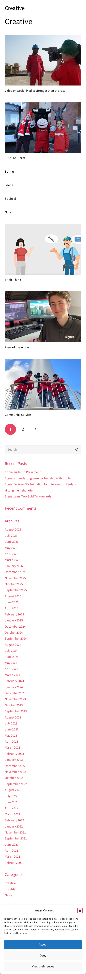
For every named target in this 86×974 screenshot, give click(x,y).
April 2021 (11, 850)
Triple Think (13, 280)
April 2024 (11, 669)
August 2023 (13, 717)
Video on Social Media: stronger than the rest (35, 90)
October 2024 (14, 632)
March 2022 (12, 814)
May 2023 (11, 735)
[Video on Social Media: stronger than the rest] (43, 60)
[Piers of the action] (43, 316)
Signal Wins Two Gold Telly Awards (28, 496)
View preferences (43, 966)
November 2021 (15, 832)
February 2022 (14, 820)
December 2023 (15, 693)
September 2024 (16, 638)
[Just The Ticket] (43, 127)
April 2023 (11, 741)
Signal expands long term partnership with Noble (38, 478)
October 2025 (14, 584)
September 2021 (16, 838)
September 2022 (16, 784)
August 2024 (13, 645)
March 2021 (12, 856)
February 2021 (14, 863)
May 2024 (11, 663)
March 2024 (12, 675)
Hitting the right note (19, 490)
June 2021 (12, 844)
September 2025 (16, 590)
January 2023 (14, 760)
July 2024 (11, 651)
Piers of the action (17, 347)
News (8, 895)
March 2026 (12, 560)
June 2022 (12, 802)
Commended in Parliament (23, 472)
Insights (10, 889)
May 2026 (11, 548)
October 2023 (14, 705)
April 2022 (11, 808)
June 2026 (12, 542)
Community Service (18, 415)
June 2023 (12, 729)
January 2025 (14, 620)
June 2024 (12, 657)
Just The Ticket (15, 158)
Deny (43, 955)
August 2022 (13, 790)
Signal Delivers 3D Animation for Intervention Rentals (40, 484)
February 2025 (14, 614)
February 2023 (14, 754)
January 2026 (14, 566)
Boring (9, 171)
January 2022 (14, 826)
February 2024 (14, 681)
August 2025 (13, 596)
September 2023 (16, 711)
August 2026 (13, 529)
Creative (10, 883)
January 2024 (14, 687)
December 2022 (15, 766)
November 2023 (15, 699)
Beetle (9, 185)
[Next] (35, 429)
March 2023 (12, 747)
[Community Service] (43, 384)
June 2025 (12, 602)
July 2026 (11, 536)
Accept (43, 945)
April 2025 (11, 608)
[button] (80, 911)
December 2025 (15, 572)
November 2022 (15, 772)
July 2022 (11, 796)
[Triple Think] (43, 249)
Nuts (8, 212)
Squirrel (10, 199)
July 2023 (11, 723)
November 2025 (15, 578)
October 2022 (14, 778)
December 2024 (15, 626)
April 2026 (11, 554)
